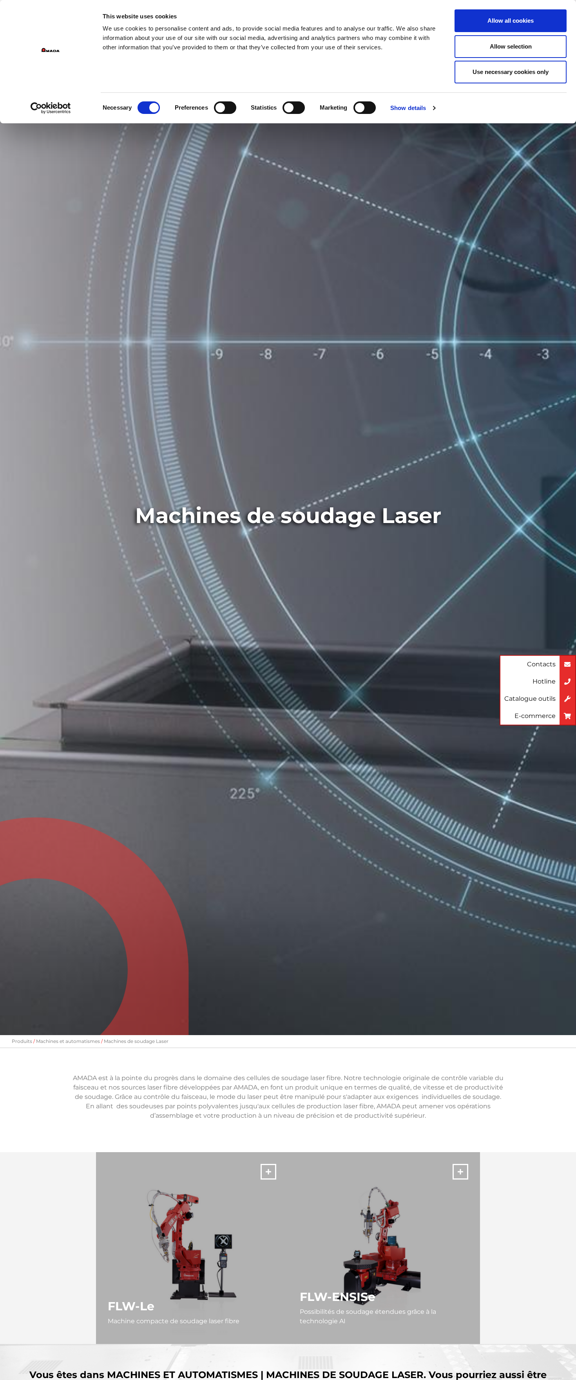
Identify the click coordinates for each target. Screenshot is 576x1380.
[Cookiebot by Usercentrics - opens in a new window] (50, 108)
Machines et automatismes (68, 1041)
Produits (22, 1041)
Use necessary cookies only (511, 72)
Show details (408, 108)
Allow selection (511, 46)
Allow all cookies (510, 20)
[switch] (225, 107)
